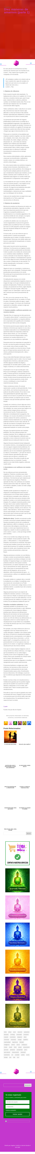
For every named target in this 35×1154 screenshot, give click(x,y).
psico (25, 1049)
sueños (22, 1054)
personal (6, 1049)
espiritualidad (7, 1042)
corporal (6, 1037)
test (10, 1057)
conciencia (26, 1034)
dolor (25, 1037)
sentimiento (7, 1054)
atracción (20, 1032)
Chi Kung (12, 1034)
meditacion (24, 1044)
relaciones (23, 1052)
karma (18, 1044)
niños (15, 1047)
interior (13, 1044)
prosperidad (19, 1049)
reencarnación (15, 1052)
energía (19, 1039)
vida (14, 1057)
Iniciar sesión (17, 1114)
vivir (18, 1057)
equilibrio (25, 1039)
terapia (5, 1057)
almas (9, 1032)
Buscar (29, 833)
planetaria (12, 1049)
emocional (6, 1039)
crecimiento (12, 1037)
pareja (19, 1047)
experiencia (15, 1042)
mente (5, 1047)
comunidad (19, 1034)
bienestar (6, 1034)
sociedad (17, 1054)
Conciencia (7, 7)
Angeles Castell (15, 1145)
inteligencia (6, 1044)
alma (5, 1032)
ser (12, 1054)
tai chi (27, 1054)
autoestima (26, 1032)
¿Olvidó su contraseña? (11, 1110)
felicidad (22, 1042)
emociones (13, 1039)
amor (14, 1032)
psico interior (7, 1052)
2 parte (5, 706)
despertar (19, 1037)
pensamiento (26, 1047)
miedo (10, 1047)
